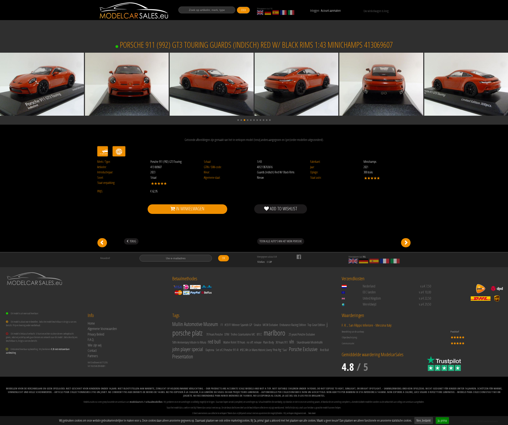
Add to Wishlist (283, 208)
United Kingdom (372, 298)
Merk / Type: (104, 162)
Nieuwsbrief (105, 258)
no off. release (254, 342)
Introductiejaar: (105, 172)
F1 (222, 325)
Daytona (210, 350)
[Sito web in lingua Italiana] (291, 12)
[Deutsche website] (268, 12)
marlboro (274, 333)
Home (91, 323)
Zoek (243, 10)
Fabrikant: (315, 162)
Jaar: (312, 167)
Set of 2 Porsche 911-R (227, 350)
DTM (226, 334)
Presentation (182, 356)
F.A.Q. (91, 339)
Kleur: (207, 172)
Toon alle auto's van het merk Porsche (281, 241)
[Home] (134, 10)
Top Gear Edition (316, 325)
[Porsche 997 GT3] (102, 242)
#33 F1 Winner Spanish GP (238, 325)
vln (291, 341)
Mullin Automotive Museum (195, 324)
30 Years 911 (281, 342)
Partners (93, 355)
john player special (187, 349)
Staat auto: (315, 178)
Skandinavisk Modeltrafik (310, 342)
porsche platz (187, 333)
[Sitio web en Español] (275, 12)
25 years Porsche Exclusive (302, 334)
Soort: (100, 178)
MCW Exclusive (270, 325)
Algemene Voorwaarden (102, 328)
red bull (214, 341)
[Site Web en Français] (283, 12)
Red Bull (324, 350)
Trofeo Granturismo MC (243, 334)
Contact (92, 350)
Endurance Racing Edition (293, 325)
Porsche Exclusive (303, 349)
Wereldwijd (369, 304)
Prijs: (100, 191)
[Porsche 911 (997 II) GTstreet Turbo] (406, 242)
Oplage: (314, 172)
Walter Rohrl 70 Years (234, 342)
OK (223, 258)
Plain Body (268, 342)
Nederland (369, 286)
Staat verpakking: (106, 183)
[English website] (260, 12)
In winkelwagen (189, 208)
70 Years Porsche (214, 334)
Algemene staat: (212, 178)
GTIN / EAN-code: (213, 167)
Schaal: (207, 162)
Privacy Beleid (96, 334)
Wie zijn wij (94, 345)
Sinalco (257, 325)
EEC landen (369, 292)
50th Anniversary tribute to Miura (189, 342)
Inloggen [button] (314, 10)
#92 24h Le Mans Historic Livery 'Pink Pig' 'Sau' (263, 350)
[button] (238, 120)
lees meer (312, 413)
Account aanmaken (331, 10)
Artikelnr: (102, 167)
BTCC (259, 334)
